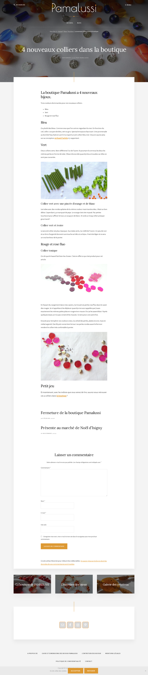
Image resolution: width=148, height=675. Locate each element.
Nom (43, 501)
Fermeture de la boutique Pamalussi (71, 412)
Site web (43, 525)
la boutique (61, 396)
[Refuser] (145, 671)
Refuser (91, 671)
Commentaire (46, 468)
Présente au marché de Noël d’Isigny (71, 427)
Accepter (75, 671)
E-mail (43, 513)
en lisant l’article (61, 138)
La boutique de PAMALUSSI (32, 584)
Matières (71, 31)
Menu (128, 5)
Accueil (60, 31)
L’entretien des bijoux (74, 584)
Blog (65, 31)
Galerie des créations (116, 584)
